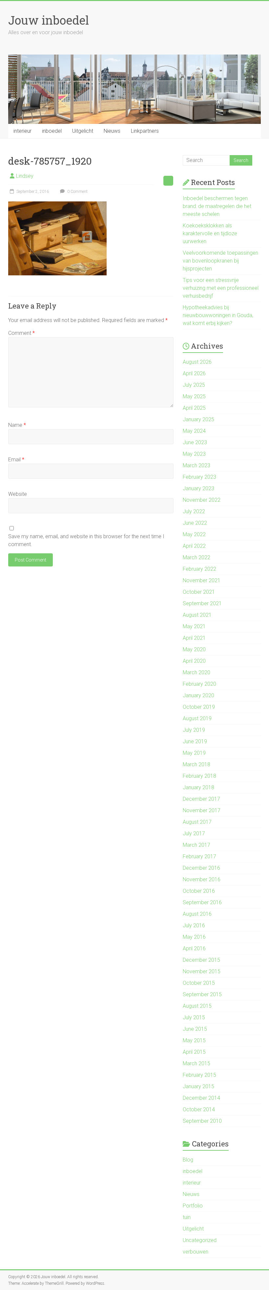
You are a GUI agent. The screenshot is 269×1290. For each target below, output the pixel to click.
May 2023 (194, 454)
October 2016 (199, 891)
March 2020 (196, 672)
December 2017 (201, 799)
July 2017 (194, 833)
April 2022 (194, 546)
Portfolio (193, 1206)
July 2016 (194, 925)
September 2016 (202, 902)
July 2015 (194, 1017)
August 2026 (197, 362)
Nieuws (112, 131)
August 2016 (197, 914)
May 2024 (194, 431)
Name (17, 425)
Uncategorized (200, 1240)
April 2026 (194, 373)
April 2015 (194, 1052)
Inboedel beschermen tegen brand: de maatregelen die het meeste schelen (217, 206)
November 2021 (201, 580)
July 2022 (194, 511)
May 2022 (194, 534)
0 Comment (77, 191)
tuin (187, 1217)
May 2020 (194, 649)
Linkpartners (145, 131)
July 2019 (194, 730)
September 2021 (202, 603)
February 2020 (199, 684)
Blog (188, 1160)
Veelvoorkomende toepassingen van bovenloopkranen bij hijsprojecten (220, 261)
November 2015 (201, 971)
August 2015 (197, 1006)
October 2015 (199, 983)
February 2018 (199, 776)
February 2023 (199, 477)
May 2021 (194, 626)
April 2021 (194, 638)
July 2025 (194, 385)
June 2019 (195, 741)
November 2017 (201, 810)
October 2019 (199, 707)
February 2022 (199, 569)
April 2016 (194, 948)
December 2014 (201, 1098)
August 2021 (197, 615)
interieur (22, 131)
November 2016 (201, 879)
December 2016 (201, 868)
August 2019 (197, 718)
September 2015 (202, 994)
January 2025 (198, 419)
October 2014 (199, 1109)
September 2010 (202, 1121)
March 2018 (196, 764)
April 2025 (194, 408)
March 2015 (196, 1063)
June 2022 (195, 523)
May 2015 (194, 1040)
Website (17, 494)
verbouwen (195, 1252)
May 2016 (194, 937)
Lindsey (24, 176)
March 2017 (196, 845)
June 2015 (195, 1029)
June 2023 (195, 442)
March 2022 (196, 557)
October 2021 (199, 592)
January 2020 (198, 695)
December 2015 (201, 960)
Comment (21, 333)
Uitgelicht (82, 131)
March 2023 (196, 465)
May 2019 (194, 753)
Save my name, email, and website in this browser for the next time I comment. (86, 540)
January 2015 (198, 1086)
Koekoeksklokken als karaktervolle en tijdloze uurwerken (210, 233)
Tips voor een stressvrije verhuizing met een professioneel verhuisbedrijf (221, 288)
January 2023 (198, 488)
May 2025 (194, 396)
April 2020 (194, 661)
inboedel (52, 131)
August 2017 (197, 822)
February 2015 (199, 1075)
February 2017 (199, 856)
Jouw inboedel (48, 20)
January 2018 (198, 787)
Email (16, 459)
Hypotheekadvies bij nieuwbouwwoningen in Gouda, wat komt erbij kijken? (218, 315)
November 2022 (201, 500)
